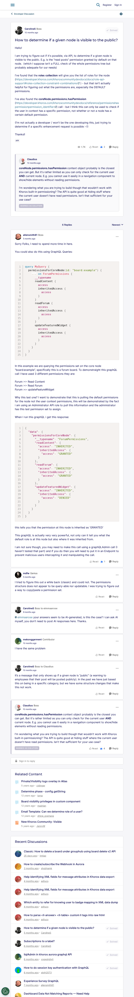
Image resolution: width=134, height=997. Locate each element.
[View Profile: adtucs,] (18, 879)
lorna (40, 795)
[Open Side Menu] (12, 4)
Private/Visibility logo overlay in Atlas (44, 781)
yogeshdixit (47, 959)
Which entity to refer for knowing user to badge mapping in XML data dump (71, 902)
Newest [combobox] (117, 224)
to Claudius (47, 666)
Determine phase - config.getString (43, 791)
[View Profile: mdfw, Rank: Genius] (18, 575)
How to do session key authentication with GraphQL (56, 967)
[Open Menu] (121, 14)
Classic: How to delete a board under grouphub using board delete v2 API (70, 851)
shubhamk (46, 868)
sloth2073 (46, 972)
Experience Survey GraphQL (41, 981)
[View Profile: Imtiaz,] (18, 854)
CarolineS (30, 28)
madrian (41, 805)
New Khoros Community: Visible (41, 821)
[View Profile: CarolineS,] (18, 930)
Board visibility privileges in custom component (50, 801)
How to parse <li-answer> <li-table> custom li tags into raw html (64, 915)
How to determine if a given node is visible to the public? (59, 927)
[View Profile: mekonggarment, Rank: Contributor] (18, 641)
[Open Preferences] (5, 991)
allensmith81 (30, 234)
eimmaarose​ (25, 617)
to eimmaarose (49, 608)
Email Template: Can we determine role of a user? (51, 811)
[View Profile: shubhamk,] (18, 866)
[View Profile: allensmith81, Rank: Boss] (18, 236)
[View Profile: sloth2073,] (18, 970)
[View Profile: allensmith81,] (18, 983)
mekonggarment (32, 639)
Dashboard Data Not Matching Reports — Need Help (56, 993)
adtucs (44, 881)
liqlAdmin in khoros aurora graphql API (48, 954)
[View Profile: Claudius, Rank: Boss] (18, 707)
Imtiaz (43, 855)
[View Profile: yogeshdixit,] (18, 957)
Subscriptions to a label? (39, 941)
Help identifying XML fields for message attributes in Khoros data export (69, 876)
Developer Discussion (24, 14)
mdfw (26, 573)
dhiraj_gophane (45, 815)
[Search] (98, 5)
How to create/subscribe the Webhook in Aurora (54, 864)
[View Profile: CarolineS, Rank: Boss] (19, 30)
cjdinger (40, 785)
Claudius (32, 159)
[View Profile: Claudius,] (22, 161)
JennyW (40, 826)
